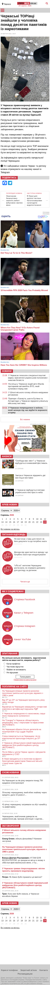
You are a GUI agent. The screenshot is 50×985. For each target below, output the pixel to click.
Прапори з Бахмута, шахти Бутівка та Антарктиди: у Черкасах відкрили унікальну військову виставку (28, 400)
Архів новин (9, 504)
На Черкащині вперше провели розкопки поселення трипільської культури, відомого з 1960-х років (22, 693)
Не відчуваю (12, 672)
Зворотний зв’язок (28, 970)
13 (2, 522)
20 (29, 522)
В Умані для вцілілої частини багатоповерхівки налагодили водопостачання (34, 200)
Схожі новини (10, 772)
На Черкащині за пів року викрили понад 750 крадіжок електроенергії (22, 781)
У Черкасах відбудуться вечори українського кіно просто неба (30, 491)
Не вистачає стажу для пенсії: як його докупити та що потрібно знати (30, 540)
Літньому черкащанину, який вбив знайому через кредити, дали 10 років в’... (24, 793)
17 (18, 522)
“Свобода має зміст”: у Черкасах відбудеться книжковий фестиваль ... (31, 463)
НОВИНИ (7, 371)
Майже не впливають (16, 669)
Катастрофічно (13, 664)
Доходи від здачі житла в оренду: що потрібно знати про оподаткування (31, 553)
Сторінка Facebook (24, 599)
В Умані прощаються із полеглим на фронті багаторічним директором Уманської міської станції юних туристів (22, 761)
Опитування (9, 653)
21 (33, 522)
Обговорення (10, 826)
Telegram (5, 172)
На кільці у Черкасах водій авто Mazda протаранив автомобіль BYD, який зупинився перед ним (26, 386)
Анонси (7, 456)
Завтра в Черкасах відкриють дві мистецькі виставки (30, 476)
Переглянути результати (25, 680)
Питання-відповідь (13, 534)
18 (22, 522)
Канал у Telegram (23, 612)
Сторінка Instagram (24, 626)
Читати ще (25, 581)
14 (6, 522)
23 (41, 522)
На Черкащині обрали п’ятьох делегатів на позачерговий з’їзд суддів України (21, 730)
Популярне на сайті (14, 686)
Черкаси (7, 4)
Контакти (43, 970)
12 (45, 519)
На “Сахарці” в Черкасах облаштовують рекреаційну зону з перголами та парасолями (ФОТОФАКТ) (23, 722)
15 (10, 522)
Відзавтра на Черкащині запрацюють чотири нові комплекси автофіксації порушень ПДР (24, 708)
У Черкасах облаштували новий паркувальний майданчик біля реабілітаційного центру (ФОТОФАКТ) (23, 745)
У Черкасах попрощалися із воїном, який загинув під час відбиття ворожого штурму (27, 410)
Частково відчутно (15, 666)
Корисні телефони (9, 970)
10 (37, 519)
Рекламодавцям (25, 974)
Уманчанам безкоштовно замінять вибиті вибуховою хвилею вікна (14, 200)
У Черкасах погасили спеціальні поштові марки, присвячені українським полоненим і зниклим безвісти (28, 377)
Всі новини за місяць (10, 529)
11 (41, 519)
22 (37, 522)
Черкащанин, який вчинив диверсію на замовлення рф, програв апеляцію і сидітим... (23, 817)
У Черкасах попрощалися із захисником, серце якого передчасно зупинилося (23, 714)
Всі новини (25, 419)
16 (14, 522)
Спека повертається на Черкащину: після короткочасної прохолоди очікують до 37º (21, 737)
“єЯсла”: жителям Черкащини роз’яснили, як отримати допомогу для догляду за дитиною (29, 567)
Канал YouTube (22, 639)
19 (26, 522)
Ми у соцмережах (13, 591)
